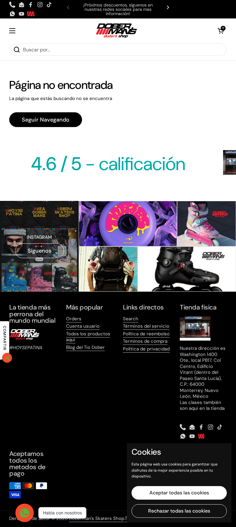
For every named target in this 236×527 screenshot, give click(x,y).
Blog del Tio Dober (85, 347)
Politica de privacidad (146, 349)
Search (130, 319)
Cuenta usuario (83, 326)
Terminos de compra (145, 341)
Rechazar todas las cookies (179, 511)
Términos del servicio (146, 326)
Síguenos (39, 250)
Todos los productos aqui (88, 337)
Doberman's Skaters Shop (96, 518)
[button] (220, 31)
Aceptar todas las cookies (179, 492)
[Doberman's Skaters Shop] (116, 30)
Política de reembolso (146, 334)
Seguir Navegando (45, 119)
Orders (73, 319)
